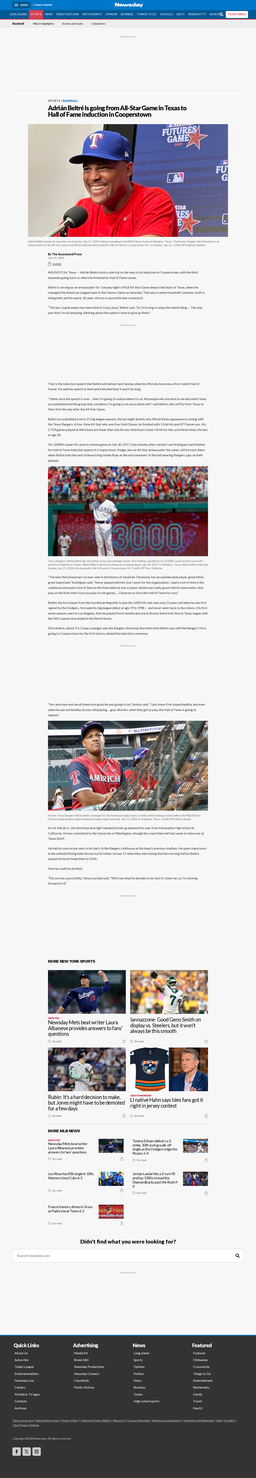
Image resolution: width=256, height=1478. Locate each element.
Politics (139, 1373)
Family (197, 1394)
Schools (166, 14)
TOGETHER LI (237, 14)
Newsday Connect (86, 1373)
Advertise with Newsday (198, 1420)
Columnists (98, 23)
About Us (21, 1353)
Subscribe (21, 1360)
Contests (21, 1401)
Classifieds (81, 1380)
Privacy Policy (69, 1420)
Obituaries (200, 1360)
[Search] (238, 1255)
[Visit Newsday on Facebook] (16, 1451)
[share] (124, 1041)
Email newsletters (27, 1373)
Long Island (18, 14)
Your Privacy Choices (26, 1425)
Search (214, 14)
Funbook (199, 1353)
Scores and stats (72, 23)
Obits (180, 14)
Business (127, 14)
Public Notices (84, 1387)
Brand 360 (81, 1360)
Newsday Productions (89, 1366)
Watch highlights (43, 23)
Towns (138, 1394)
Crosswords (201, 1366)
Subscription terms (47, 1420)
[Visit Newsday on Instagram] (36, 1451)
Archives (21, 1408)
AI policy (229, 1420)
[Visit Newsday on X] (26, 1451)
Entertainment (203, 1380)
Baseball (18, 23)
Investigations (67, 14)
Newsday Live (24, 1380)
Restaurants (92, 14)
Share (56, 264)
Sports (35, 14)
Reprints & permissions (166, 1420)
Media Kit (81, 1353)
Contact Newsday (138, 1420)
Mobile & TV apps (27, 1394)
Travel (197, 1401)
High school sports (146, 1401)
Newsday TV (197, 14)
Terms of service (22, 1420)
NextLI (198, 1408)
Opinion (111, 14)
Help (219, 1420)
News (49, 14)
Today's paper (24, 1366)
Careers (20, 1387)
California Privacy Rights (96, 1420)
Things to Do (147, 14)
